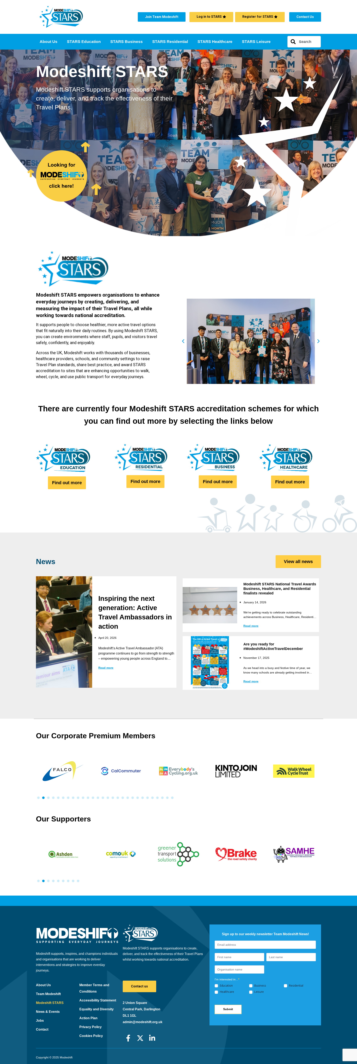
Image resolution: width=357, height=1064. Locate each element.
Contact (42, 1029)
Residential (295, 985)
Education (226, 985)
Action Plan (88, 1018)
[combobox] (304, 41)
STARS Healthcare (215, 41)
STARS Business (126, 41)
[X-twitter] (140, 1038)
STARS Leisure (256, 41)
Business (259, 985)
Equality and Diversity (96, 1009)
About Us (48, 41)
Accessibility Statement (97, 1000)
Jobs (40, 1020)
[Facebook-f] (128, 1038)
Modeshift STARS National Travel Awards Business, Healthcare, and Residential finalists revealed (279, 588)
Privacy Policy (90, 1027)
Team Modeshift (48, 994)
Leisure (258, 992)
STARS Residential (170, 41)
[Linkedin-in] (152, 1038)
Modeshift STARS (50, 1003)
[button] (183, 341)
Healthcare (226, 992)
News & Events (48, 1011)
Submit (228, 1009)
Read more (105, 667)
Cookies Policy (91, 1036)
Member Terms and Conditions (94, 988)
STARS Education (84, 41)
